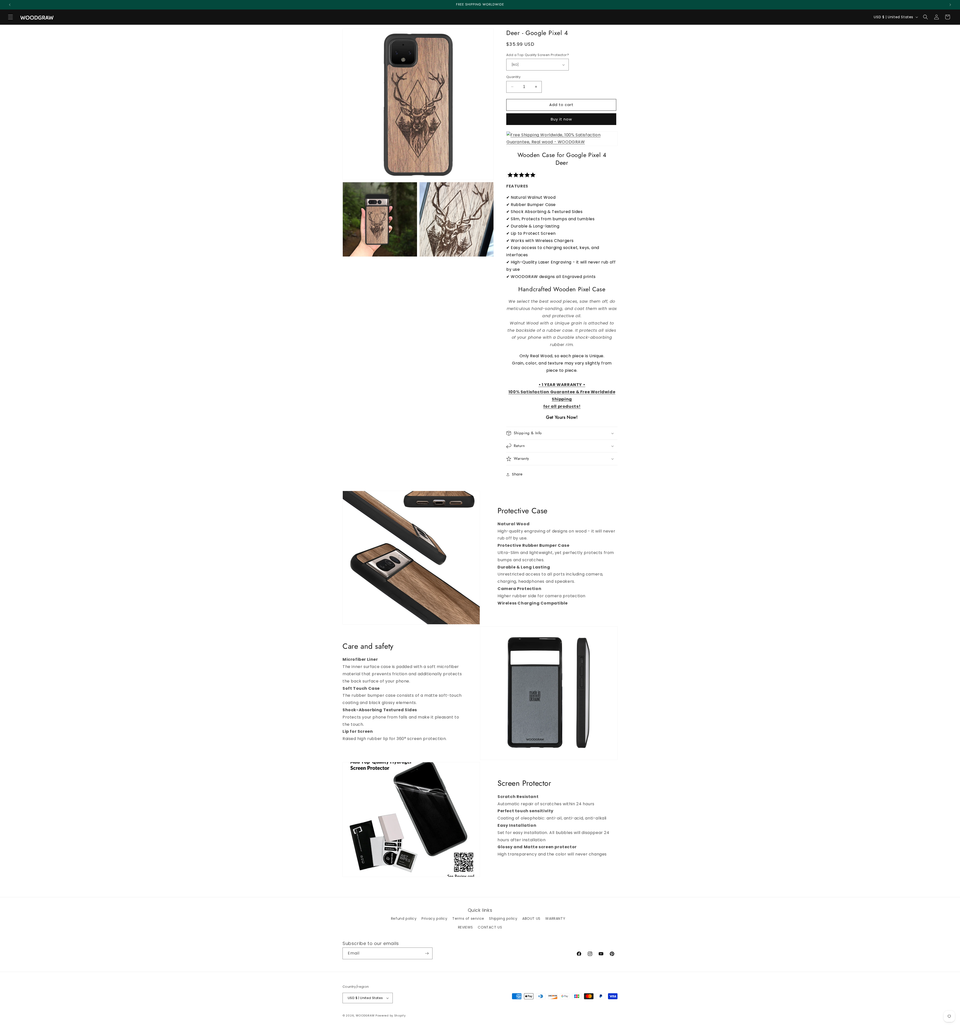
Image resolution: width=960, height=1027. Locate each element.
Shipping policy (503, 918)
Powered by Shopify (391, 1016)
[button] (10, 17)
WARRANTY (555, 918)
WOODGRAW (365, 1016)
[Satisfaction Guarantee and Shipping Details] (562, 138)
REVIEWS (465, 927)
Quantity (513, 76)
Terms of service (468, 918)
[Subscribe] (426, 953)
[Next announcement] (950, 5)
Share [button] (517, 474)
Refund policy (404, 918)
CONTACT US (490, 927)
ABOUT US (531, 918)
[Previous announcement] (9, 5)
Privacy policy (434, 918)
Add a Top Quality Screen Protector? (537, 54)
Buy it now (561, 119)
